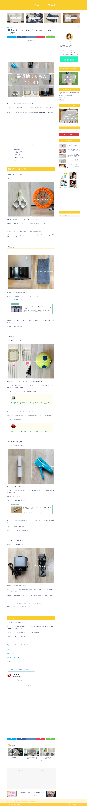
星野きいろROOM (68, 134)
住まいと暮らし (11, 661)
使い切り (18, 154)
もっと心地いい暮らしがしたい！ (15, 657)
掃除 (8, 649)
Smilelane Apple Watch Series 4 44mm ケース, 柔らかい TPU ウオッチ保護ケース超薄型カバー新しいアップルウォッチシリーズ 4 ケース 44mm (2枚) (30, 403)
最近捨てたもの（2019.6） (20, 149)
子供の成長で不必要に (21, 151)
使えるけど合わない (20, 155)
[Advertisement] (31, 50)
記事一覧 (76, 52)
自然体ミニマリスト (43, 4)
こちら (71, 50)
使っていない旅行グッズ (21, 157)
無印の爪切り (25, 223)
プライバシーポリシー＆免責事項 (14, 804)
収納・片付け (10, 653)
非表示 (33, 144)
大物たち (18, 152)
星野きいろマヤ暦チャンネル (71, 54)
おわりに (16, 160)
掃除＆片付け (10, 645)
